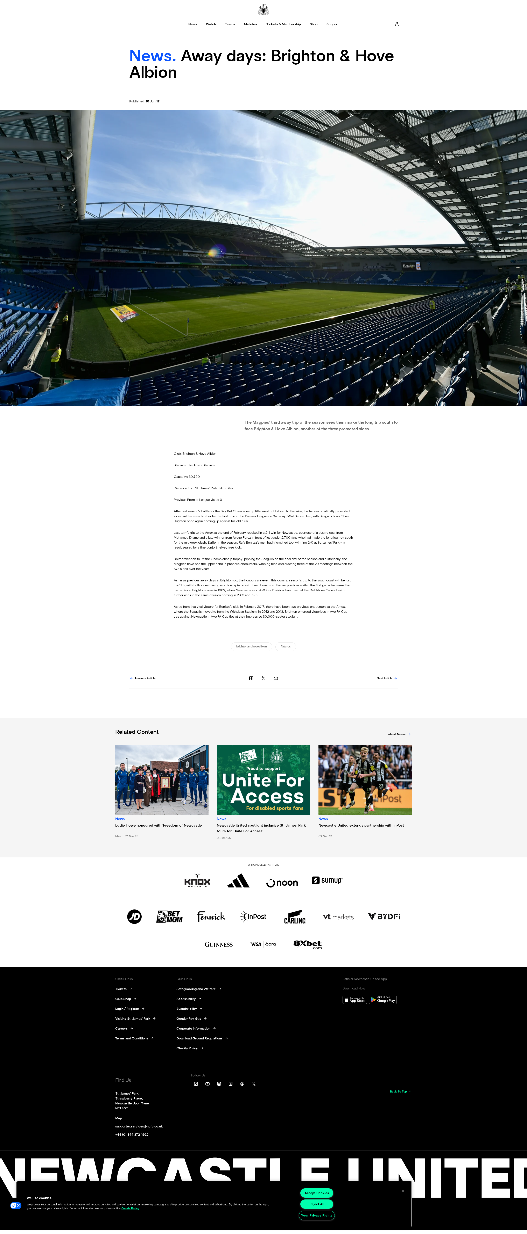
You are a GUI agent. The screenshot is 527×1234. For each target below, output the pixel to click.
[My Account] (397, 24)
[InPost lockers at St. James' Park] (253, 917)
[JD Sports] (134, 917)
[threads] (242, 1084)
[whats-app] (275, 678)
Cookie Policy (130, 1208)
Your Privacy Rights (316, 1215)
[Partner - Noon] (282, 880)
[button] (15, 1205)
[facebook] (251, 678)
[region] (214, 1204)
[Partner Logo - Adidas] (238, 880)
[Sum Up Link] (327, 880)
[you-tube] (207, 1084)
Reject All (316, 1204)
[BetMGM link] (169, 917)
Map (118, 1118)
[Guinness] (219, 944)
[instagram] (219, 1084)
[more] (407, 24)
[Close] (403, 1191)
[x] (263, 678)
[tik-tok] (196, 1084)
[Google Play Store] (383, 1000)
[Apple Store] (355, 1000)
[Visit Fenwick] (211, 917)
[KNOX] (197, 880)
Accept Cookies (317, 1193)
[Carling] (295, 917)
